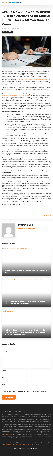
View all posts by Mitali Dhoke (26, 228)
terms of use (7, 434)
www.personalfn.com (10, 444)
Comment (4, 351)
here (24, 204)
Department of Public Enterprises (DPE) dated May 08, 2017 (35, 79)
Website (4, 384)
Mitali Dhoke (16, 28)
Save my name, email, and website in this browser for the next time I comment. (25, 391)
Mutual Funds (7, 31)
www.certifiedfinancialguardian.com (22, 444)
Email (3, 377)
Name (4, 370)
